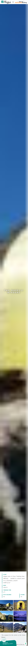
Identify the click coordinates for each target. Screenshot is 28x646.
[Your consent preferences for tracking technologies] (25, 643)
